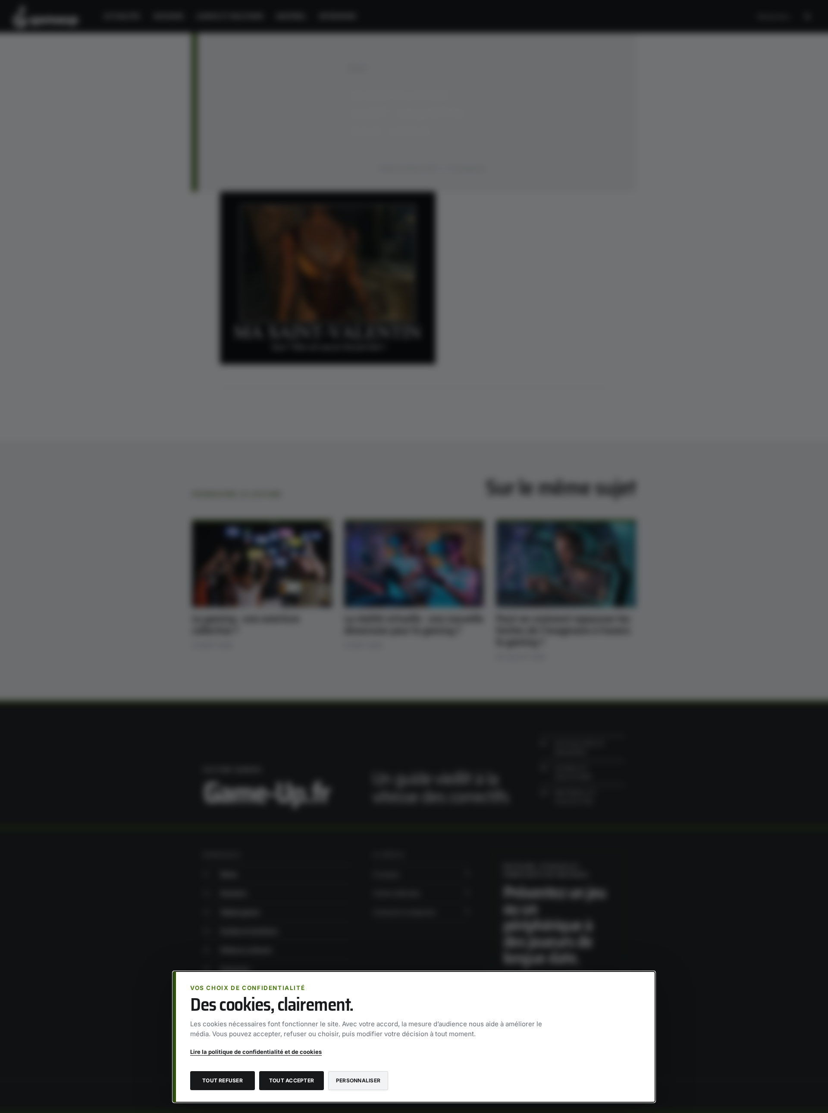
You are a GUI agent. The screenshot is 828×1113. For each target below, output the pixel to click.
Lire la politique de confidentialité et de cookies (256, 1051)
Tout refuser (222, 1080)
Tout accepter (291, 1080)
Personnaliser (358, 1080)
